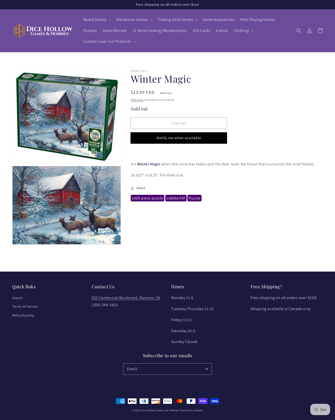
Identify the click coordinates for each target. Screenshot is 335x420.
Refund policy (23, 315)
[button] (97, 19)
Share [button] (140, 188)
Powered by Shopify (191, 410)
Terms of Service (25, 306)
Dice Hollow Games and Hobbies (160, 410)
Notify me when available (178, 138)
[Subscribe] (206, 369)
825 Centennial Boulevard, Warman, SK (126, 297)
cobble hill (176, 198)
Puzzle (194, 198)
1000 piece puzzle (147, 198)
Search (17, 298)
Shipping (137, 100)
